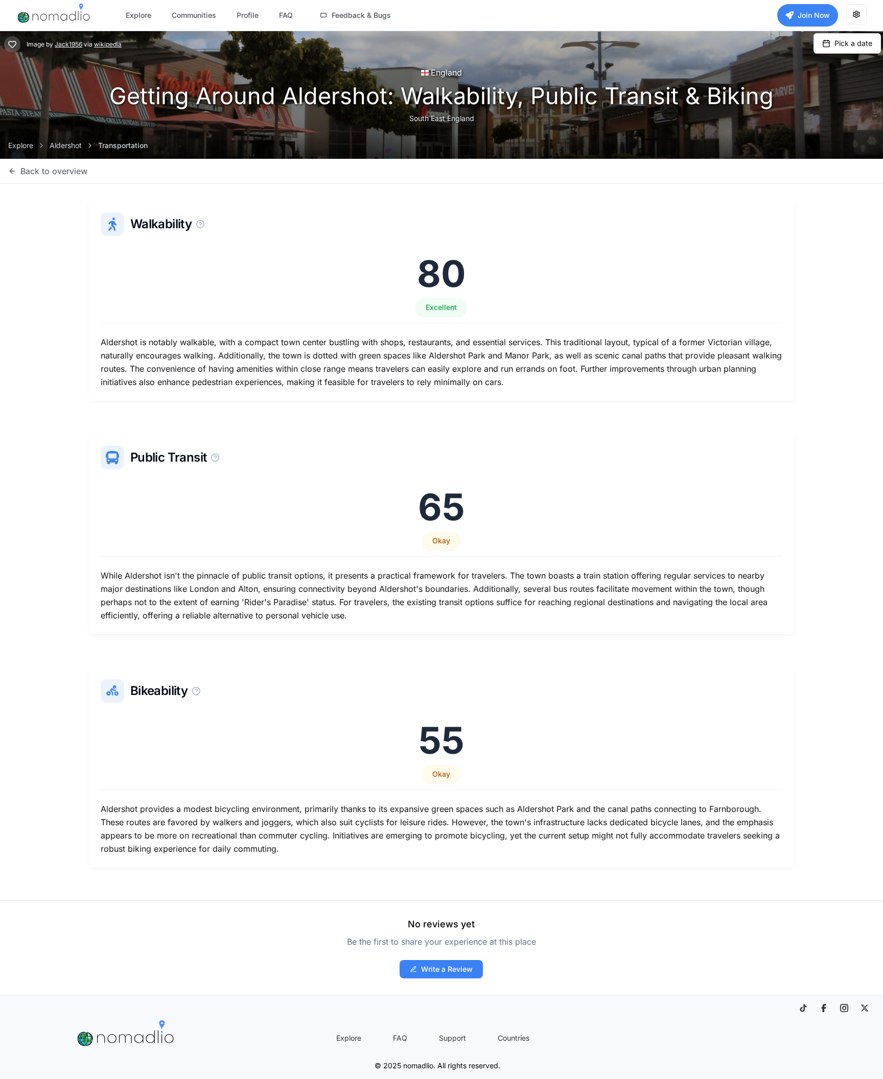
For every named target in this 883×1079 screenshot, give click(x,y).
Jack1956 (68, 44)
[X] (864, 1008)
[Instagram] (844, 1008)
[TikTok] (803, 1008)
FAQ (400, 1038)
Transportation (123, 145)
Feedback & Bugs (361, 15)
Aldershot (66, 145)
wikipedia (108, 44)
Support (452, 1038)
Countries (513, 1038)
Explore (20, 145)
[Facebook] (823, 1008)
